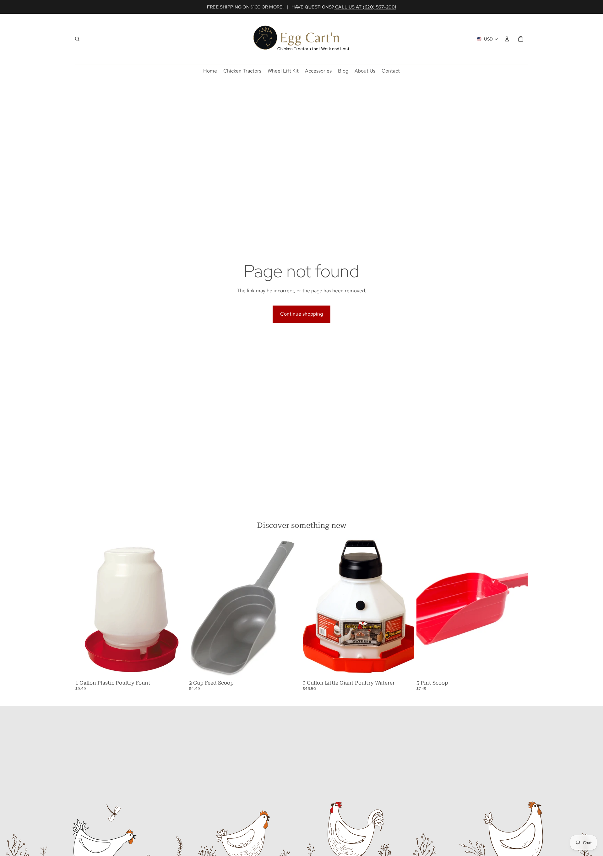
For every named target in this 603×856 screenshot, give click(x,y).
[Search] (77, 39)
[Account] (507, 39)
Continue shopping (301, 314)
